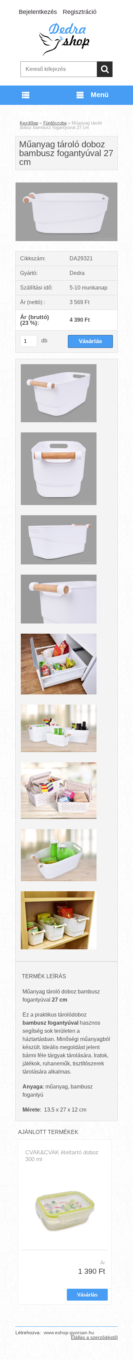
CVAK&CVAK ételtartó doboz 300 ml (62, 1155)
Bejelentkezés (38, 11)
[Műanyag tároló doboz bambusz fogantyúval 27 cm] (66, 185)
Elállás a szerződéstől (94, 1337)
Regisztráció (80, 11)
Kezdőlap (29, 123)
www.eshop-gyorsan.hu (69, 1332)
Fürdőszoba (54, 123)
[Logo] (66, 40)
